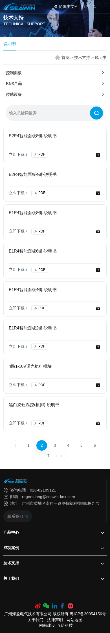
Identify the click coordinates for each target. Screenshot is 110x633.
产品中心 (11, 532)
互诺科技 (65, 625)
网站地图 (74, 620)
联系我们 (15, 516)
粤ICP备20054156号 (88, 614)
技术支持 (84, 57)
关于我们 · (37, 620)
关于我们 (11, 578)
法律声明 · (57, 620)
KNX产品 (14, 83)
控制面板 (14, 72)
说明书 (9, 43)
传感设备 (14, 94)
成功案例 (11, 547)
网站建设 (47, 625)
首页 (67, 57)
